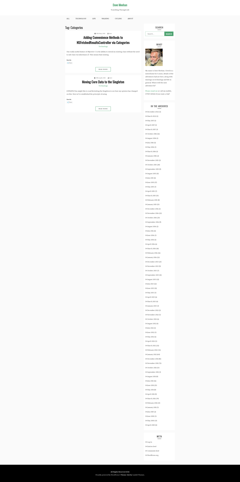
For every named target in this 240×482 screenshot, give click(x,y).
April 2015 (151, 191)
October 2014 (152, 218)
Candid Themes (138, 475)
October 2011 (151, 368)
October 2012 (152, 319)
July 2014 (150, 231)
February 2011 (152, 403)
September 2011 (153, 372)
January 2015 (152, 204)
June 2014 (150, 235)
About (130, 19)
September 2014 (153, 222)
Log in (149, 442)
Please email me (151, 91)
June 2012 (150, 332)
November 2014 (153, 213)
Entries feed (151, 446)
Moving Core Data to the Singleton (103, 81)
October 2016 (152, 134)
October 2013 (152, 271)
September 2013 (153, 275)
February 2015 (152, 200)
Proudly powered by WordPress (107, 475)
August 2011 (151, 376)
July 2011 (150, 381)
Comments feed (153, 451)
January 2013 (152, 306)
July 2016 (150, 143)
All (68, 19)
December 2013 (152, 262)
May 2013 (150, 293)
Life (94, 19)
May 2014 (150, 240)
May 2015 (150, 187)
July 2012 (150, 328)
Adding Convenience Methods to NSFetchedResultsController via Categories (103, 40)
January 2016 (152, 156)
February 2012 (152, 350)
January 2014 (152, 257)
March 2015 (151, 196)
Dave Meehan (120, 5)
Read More (103, 69)
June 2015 (150, 182)
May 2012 (150, 337)
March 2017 (151, 129)
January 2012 (152, 354)
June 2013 (150, 288)
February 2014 (152, 253)
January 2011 (151, 407)
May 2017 (150, 121)
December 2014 (152, 209)
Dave (110, 33)
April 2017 (151, 125)
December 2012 (152, 310)
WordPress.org (152, 455)
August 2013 (151, 279)
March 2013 (151, 301)
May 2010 (150, 421)
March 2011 (151, 398)
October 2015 (152, 165)
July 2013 (150, 284)
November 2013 (153, 266)
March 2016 (151, 151)
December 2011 (152, 359)
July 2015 (150, 178)
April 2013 (151, 297)
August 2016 (151, 138)
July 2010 (150, 412)
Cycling (118, 19)
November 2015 (152, 160)
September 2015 (153, 169)
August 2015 (151, 173)
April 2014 (151, 244)
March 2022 (151, 116)
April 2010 (151, 425)
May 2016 (150, 147)
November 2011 (152, 363)
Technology (80, 19)
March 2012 (151, 346)
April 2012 (151, 341)
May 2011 (150, 390)
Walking (105, 19)
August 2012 (151, 323)
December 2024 (153, 112)
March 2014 (151, 248)
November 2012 (153, 315)
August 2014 (151, 226)
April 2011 (150, 394)
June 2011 (150, 385)
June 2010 (150, 416)
